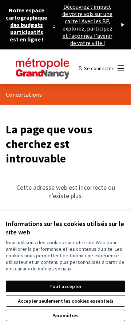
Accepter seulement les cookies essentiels (66, 301)
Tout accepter (65, 286)
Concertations (24, 94)
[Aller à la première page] (50, 68)
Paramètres (65, 315)
